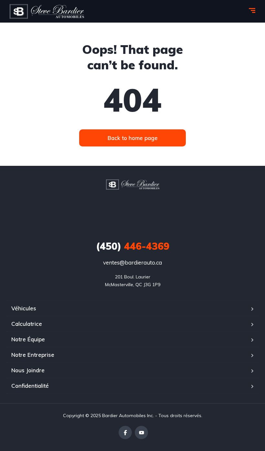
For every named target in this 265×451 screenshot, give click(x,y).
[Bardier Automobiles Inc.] (47, 11)
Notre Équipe (28, 339)
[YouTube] (141, 432)
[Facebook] (125, 432)
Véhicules (23, 308)
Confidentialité (30, 385)
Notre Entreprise (32, 354)
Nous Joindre (28, 370)
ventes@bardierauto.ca (132, 262)
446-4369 (132, 246)
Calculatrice (26, 323)
